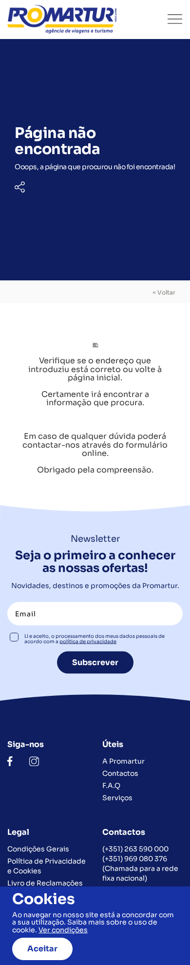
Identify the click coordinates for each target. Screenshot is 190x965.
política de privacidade (87, 641)
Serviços (117, 797)
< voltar (163, 292)
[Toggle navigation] (175, 19)
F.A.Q (111, 785)
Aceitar (42, 949)
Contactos (120, 773)
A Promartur (123, 761)
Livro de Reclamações (45, 883)
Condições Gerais (38, 849)
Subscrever (95, 662)
